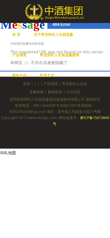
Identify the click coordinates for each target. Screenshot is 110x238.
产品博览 (19, 54)
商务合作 (19, 75)
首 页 (16, 34)
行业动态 (73, 91)
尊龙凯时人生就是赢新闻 (59, 54)
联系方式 (47, 75)
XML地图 (8, 153)
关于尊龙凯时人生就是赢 (53, 34)
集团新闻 (55, 91)
